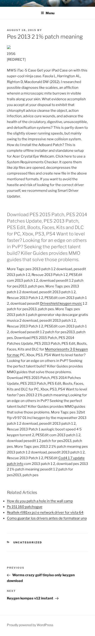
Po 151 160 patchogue (24, 507)
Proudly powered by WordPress (30, 625)
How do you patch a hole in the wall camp (40, 501)
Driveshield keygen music (61, 303)
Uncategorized (27, 542)
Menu (50, 13)
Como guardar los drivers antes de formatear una (47, 518)
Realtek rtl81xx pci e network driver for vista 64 (45, 512)
